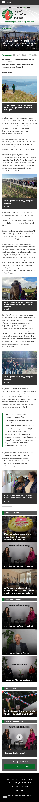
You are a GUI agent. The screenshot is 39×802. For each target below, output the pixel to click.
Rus (10, 7)
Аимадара (6, 28)
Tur (17, 7)
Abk (21, 7)
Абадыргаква (27, 780)
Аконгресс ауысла (14, 780)
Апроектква (26, 783)
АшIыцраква (7, 55)
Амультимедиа (14, 783)
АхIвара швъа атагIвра (19, 766)
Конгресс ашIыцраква (20, 786)
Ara (28, 7)
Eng (14, 7)
